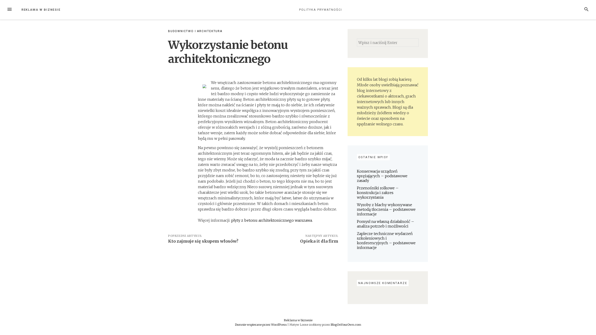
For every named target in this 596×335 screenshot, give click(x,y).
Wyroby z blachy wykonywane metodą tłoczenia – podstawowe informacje (386, 209)
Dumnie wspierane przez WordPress (261, 324)
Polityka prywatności (320, 9)
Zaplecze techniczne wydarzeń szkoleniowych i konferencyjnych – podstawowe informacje (386, 240)
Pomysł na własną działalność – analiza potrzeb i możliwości (385, 223)
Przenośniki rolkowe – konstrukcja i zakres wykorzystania (378, 193)
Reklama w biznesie (41, 9)
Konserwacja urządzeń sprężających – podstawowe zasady (382, 176)
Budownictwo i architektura (195, 31)
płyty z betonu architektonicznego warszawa (271, 220)
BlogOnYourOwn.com (346, 324)
